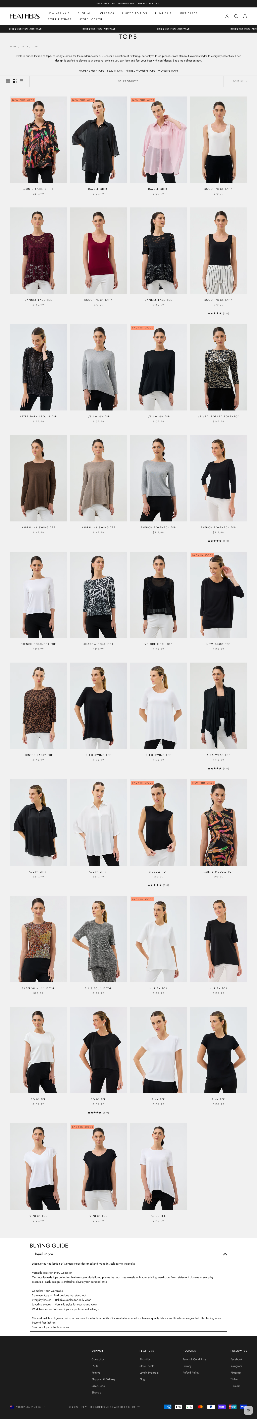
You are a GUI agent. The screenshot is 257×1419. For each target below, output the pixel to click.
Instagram (236, 1366)
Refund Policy (191, 1373)
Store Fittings (59, 19)
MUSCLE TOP (158, 872)
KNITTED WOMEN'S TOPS (140, 71)
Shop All (85, 13)
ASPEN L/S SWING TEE (38, 527)
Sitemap (96, 1392)
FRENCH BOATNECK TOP (158, 527)
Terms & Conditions (194, 1359)
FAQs (95, 1366)
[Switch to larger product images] (8, 81)
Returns (96, 1373)
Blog (142, 1379)
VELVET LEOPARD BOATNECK (219, 416)
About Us (145, 1359)
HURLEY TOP (159, 988)
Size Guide (98, 1386)
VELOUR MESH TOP (158, 644)
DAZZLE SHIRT (98, 189)
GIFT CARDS (189, 13)
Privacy (187, 1366)
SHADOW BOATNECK (98, 644)
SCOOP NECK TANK (218, 189)
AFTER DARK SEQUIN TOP (38, 416)
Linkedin (235, 1386)
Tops (36, 46)
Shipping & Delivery (103, 1379)
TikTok (234, 1379)
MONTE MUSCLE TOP (219, 872)
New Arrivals (59, 13)
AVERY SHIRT (38, 872)
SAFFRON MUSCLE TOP (38, 988)
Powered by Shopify (125, 1407)
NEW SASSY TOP (218, 644)
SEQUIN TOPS (115, 71)
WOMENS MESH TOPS (91, 71)
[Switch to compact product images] (21, 81)
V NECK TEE (38, 1216)
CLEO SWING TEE (98, 755)
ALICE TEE (158, 1216)
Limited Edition (134, 13)
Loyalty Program (149, 1373)
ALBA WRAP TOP (218, 755)
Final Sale (163, 13)
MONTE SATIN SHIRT (38, 189)
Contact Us (98, 1359)
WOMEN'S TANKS (168, 71)
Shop (24, 46)
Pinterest (235, 1373)
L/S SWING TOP (98, 416)
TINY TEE (158, 1099)
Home (13, 46)
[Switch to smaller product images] (14, 81)
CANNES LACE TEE (38, 300)
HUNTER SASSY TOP (38, 755)
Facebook (236, 1359)
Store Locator (91, 19)
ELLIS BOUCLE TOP (98, 988)
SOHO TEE (38, 1099)
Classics (107, 13)
